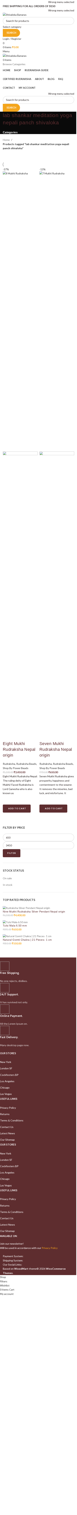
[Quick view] (7, 817)
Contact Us (6, 1127)
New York (5, 1062)
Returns (5, 1114)
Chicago (5, 1087)
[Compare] (7, 736)
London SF (6, 1068)
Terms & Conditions (11, 1120)
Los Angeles (7, 1081)
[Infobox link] (35, 972)
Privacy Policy (8, 1107)
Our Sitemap (7, 1139)
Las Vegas (6, 1093)
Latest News (7, 1133)
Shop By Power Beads (15, 768)
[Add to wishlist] (7, 800)
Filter (11, 853)
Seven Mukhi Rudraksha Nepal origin (55, 749)
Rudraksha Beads (26, 763)
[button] (17, 808)
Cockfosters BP (9, 1074)
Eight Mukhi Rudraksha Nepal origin (19, 749)
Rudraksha (9, 763)
